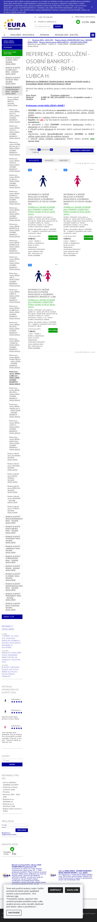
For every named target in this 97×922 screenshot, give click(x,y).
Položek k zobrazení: (82, 150)
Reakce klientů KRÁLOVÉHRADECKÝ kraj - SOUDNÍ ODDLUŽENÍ (14, 520)
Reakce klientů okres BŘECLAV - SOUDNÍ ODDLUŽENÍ (14, 489)
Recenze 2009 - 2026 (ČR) (66, 35)
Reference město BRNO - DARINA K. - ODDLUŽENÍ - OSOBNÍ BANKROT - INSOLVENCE (15, 198)
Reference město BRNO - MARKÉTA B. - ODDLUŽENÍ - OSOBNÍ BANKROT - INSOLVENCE (15, 230)
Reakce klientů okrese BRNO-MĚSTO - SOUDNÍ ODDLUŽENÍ (13, 101)
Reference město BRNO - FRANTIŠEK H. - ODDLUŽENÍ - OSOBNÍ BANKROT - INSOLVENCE (15, 361)
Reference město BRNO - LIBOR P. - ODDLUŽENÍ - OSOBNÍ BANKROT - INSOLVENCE (15, 296)
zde (41, 120)
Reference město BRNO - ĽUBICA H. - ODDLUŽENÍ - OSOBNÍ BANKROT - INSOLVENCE (15, 378)
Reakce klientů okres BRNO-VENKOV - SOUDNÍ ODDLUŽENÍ (13, 478)
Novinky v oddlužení (8, 628)
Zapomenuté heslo (9, 834)
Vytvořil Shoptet (90, 913)
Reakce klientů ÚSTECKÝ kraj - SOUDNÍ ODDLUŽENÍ (13, 81)
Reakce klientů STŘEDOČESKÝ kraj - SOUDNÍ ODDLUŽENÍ (13, 559)
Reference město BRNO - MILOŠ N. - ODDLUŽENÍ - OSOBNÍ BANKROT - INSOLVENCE (15, 214)
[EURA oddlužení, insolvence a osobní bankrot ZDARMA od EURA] (17, 24)
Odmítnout (55, 890)
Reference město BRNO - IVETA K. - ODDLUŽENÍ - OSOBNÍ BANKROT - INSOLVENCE (15, 132)
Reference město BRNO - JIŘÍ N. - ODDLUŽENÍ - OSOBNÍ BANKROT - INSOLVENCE (15, 279)
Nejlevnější (34, 160)
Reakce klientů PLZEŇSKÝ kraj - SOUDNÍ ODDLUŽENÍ (13, 577)
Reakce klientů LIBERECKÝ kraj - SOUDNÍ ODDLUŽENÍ (13, 549)
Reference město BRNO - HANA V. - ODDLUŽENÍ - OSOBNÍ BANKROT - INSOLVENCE (15, 263)
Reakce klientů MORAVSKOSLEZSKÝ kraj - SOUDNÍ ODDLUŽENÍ (14, 587)
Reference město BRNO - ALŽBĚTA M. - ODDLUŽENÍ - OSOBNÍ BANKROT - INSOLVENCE (15, 312)
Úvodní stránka (4, 35)
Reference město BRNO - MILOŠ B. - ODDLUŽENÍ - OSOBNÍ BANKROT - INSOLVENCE (15, 329)
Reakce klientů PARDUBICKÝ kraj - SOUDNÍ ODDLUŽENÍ (13, 597)
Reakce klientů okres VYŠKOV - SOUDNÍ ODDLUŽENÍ (13, 510)
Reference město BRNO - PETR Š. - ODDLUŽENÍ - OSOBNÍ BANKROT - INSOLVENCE (15, 116)
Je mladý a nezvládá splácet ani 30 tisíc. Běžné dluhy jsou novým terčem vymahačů (10, 671)
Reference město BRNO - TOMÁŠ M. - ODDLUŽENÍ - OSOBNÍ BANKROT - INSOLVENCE (15, 345)
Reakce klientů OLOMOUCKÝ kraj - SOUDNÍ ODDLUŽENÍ (13, 71)
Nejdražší (49, 160)
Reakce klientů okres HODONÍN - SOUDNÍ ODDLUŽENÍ (13, 499)
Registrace (90, 17)
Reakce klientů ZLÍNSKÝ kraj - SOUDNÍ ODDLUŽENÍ (13, 61)
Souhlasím (72, 890)
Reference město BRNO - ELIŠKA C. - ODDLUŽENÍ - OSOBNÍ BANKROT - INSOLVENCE (15, 181)
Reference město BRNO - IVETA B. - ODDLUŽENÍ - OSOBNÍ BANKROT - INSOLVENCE (15, 165)
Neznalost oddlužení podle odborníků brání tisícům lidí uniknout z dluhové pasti (11, 657)
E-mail (4, 825)
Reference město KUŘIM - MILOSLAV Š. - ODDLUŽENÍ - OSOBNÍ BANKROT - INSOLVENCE (15, 148)
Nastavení (13, 913)
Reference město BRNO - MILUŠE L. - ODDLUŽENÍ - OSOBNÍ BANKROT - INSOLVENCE (15, 394)
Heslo (4, 827)
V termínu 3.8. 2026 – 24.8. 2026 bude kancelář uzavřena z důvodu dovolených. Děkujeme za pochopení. (11, 642)
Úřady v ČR (9, 617)
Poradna (44, 35)
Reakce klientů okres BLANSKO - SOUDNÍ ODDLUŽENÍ (14, 457)
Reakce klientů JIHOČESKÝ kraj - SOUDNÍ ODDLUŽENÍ (13, 540)
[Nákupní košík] (12, 849)
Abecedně (63, 160)
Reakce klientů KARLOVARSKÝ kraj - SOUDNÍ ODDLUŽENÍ (13, 530)
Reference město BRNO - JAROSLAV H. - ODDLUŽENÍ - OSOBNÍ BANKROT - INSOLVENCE (15, 411)
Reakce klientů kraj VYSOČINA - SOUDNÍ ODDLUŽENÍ (13, 607)
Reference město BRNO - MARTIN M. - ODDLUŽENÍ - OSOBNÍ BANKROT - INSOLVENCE (15, 443)
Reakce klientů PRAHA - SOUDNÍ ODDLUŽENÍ (13, 568)
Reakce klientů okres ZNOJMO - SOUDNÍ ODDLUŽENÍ (14, 467)
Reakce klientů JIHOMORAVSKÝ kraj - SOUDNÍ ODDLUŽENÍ (13, 91)
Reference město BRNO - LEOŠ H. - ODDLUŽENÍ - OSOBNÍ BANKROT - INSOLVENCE (15, 427)
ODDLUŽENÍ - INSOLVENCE (22, 35)
